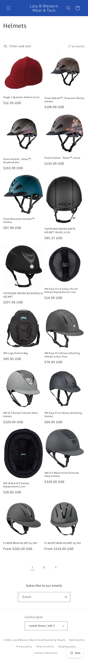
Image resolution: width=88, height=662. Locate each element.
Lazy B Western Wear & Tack (27, 639)
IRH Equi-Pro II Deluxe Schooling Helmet (63, 414)
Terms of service (45, 646)
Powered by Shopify (55, 639)
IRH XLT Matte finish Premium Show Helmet (61, 474)
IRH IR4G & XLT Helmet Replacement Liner (16, 485)
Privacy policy (24, 646)
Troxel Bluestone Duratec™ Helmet (19, 220)
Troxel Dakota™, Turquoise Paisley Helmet (64, 99)
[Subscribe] (65, 597)
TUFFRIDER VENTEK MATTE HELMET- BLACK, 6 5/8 (59, 230)
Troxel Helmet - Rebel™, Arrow (62, 157)
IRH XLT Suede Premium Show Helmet (20, 414)
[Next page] (55, 567)
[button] (8, 8)
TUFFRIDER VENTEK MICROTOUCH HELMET (23, 295)
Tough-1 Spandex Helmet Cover (21, 97)
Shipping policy (67, 646)
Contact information (45, 652)
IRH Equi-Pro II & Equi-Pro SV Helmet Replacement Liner (61, 290)
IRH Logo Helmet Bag (15, 353)
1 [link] (32, 567)
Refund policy (77, 639)
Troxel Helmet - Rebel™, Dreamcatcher (17, 160)
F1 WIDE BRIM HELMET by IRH (20, 543)
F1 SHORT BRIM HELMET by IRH (62, 543)
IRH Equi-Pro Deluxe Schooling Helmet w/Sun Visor (62, 354)
